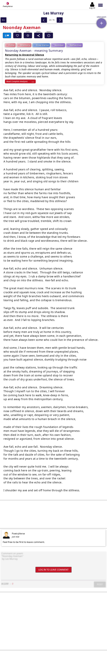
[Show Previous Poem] (44, 20)
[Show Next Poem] (60, 20)
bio (3, 20)
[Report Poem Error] (49, 35)
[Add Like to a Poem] (17, 35)
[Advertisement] (53, 514)
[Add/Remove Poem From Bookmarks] (28, 35)
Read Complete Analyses (17, 81)
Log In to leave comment (53, 569)
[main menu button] (102, 5)
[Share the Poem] (38, 35)
